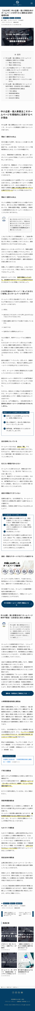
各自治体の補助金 (14, 98)
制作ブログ (5, 18)
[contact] (22, 992)
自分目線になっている (15, 72)
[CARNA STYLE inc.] (17, 3)
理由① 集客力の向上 (15, 62)
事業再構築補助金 (14, 93)
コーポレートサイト (12, 20)
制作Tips (12, 18)
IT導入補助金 (13, 91)
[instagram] (16, 992)
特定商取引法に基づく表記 (17, 999)
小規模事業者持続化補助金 (17, 89)
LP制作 (5, 20)
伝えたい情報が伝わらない (17, 75)
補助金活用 (17, 18)
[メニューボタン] (31, 3)
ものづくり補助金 (14, 96)
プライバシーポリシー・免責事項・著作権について (17, 1001)
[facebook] (13, 992)
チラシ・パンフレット (7, 22)
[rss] (19, 992)
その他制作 (20, 20)
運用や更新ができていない (17, 77)
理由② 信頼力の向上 (15, 65)
